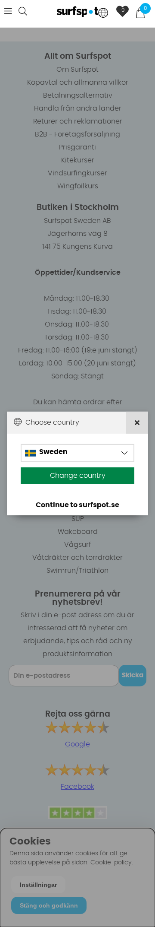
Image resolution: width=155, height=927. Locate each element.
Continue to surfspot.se (77, 505)
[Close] (137, 423)
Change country (77, 475)
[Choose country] (103, 13)
